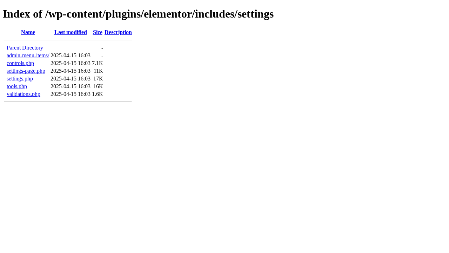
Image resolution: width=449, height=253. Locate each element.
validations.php (23, 94)
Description (118, 32)
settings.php (20, 79)
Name (28, 32)
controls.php (20, 63)
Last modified (70, 32)
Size (97, 32)
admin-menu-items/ (28, 55)
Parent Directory (25, 48)
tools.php (17, 86)
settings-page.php (26, 71)
